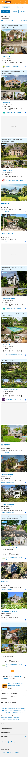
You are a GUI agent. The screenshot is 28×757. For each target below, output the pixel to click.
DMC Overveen (5, 211)
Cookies (17, 752)
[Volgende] (18, 671)
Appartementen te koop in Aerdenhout (11, 706)
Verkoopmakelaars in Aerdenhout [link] (10, 719)
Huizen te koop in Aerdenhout (9, 704)
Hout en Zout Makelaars (7, 512)
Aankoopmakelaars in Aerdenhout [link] (10, 717)
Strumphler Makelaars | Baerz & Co (14, 355)
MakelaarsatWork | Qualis (7, 482)
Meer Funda (4, 736)
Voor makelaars (5, 732)
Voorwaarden (10, 752)
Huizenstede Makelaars (7, 589)
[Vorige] (9, 671)
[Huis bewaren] (25, 56)
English (6, 746)
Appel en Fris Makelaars (12, 66)
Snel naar (3, 724)
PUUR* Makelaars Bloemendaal (14, 400)
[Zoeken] (18, 7)
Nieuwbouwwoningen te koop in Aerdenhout (13, 708)
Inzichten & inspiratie (6, 728)
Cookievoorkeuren (7, 754)
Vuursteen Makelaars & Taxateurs (14, 180)
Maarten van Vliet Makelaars (13, 112)
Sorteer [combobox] (25, 20)
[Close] (9, 7)
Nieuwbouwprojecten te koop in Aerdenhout (13, 710)
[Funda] (8, 2)
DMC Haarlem (4, 241)
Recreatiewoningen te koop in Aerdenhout (12, 712)
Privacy (3, 752)
